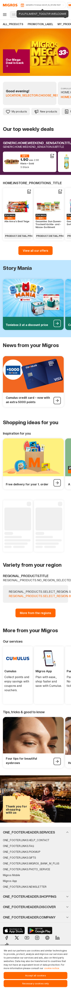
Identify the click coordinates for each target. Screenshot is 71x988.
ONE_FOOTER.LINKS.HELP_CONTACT (26, 840)
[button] (35, 832)
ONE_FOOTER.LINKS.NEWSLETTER (24, 887)
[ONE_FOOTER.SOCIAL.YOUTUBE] (27, 937)
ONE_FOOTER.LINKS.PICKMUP (21, 852)
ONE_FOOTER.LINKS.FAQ (18, 846)
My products (19, 111)
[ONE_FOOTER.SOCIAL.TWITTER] (16, 937)
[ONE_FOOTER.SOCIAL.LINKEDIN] (57, 937)
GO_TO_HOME (9, 5)
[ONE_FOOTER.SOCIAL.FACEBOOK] (6, 937)
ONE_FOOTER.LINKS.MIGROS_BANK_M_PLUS (31, 863)
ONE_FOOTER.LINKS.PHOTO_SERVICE (26, 869)
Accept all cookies (35, 975)
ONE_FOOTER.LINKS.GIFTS (19, 858)
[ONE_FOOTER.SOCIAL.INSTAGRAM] (37, 937)
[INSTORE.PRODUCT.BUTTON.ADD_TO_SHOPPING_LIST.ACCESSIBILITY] (52, 156)
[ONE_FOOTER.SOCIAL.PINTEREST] (47, 937)
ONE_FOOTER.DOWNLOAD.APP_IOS (14, 930)
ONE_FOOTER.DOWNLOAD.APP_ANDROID (40, 930)
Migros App (10, 881)
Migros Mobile (11, 875)
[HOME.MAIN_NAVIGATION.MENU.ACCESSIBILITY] (4, 14)
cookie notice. (52, 968)
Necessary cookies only (35, 983)
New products (48, 111)
